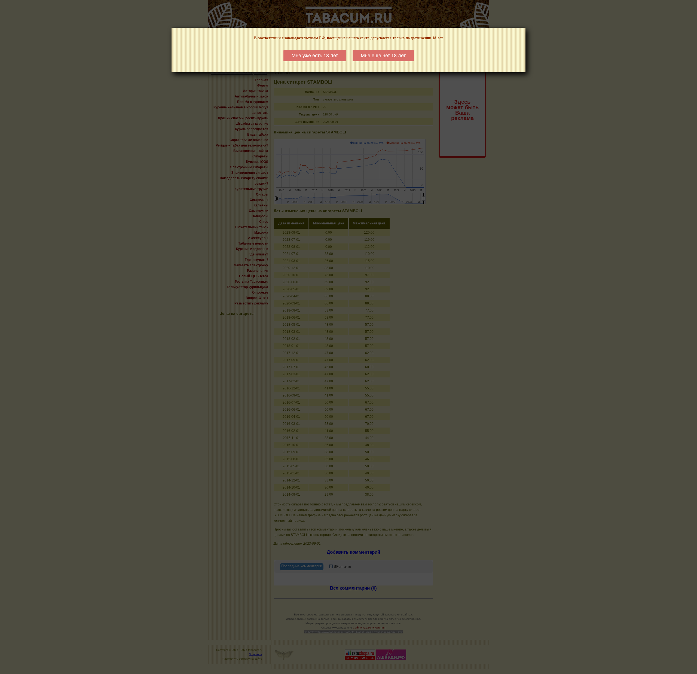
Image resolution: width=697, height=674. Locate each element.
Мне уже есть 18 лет (315, 55)
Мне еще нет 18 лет (383, 55)
